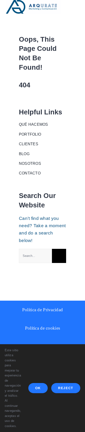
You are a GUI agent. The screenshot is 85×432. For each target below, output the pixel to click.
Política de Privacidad (42, 309)
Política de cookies (42, 328)
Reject (65, 388)
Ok (38, 388)
